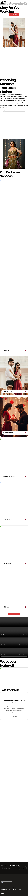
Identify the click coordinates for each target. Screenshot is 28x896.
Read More (14, 716)
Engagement (7, 563)
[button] (14, 14)
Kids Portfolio (7, 520)
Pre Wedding (7, 391)
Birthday (6, 607)
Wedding (6, 350)
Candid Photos (8, 433)
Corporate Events (9, 476)
